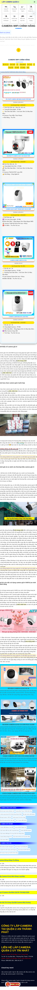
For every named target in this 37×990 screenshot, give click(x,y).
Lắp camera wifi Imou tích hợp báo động (21, 836)
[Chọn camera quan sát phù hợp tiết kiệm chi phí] (34, 13)
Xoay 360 (11, 67)
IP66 (28, 67)
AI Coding (22, 67)
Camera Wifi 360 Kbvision (26, 830)
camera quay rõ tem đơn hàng (19, 817)
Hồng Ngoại (23, 64)
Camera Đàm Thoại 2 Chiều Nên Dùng (24, 811)
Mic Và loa (5, 64)
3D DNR (17, 67)
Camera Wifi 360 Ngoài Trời (20, 827)
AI (33, 64)
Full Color (29, 64)
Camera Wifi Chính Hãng (18, 26)
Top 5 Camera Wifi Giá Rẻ (21, 820)
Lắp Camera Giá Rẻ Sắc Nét (24, 849)
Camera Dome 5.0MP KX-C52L (18, 260)
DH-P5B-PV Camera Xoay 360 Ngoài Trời (18, 156)
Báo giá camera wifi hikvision (29, 814)
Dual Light (12, 64)
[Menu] (34, 2)
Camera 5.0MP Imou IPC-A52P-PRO (18, 316)
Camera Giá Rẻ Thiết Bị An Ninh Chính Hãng (13, 72)
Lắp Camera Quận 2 (10, 2)
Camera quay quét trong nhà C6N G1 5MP (18, 209)
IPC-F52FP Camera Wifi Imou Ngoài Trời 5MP (18, 99)
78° (17, 64)
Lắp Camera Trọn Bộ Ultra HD (21, 846)
